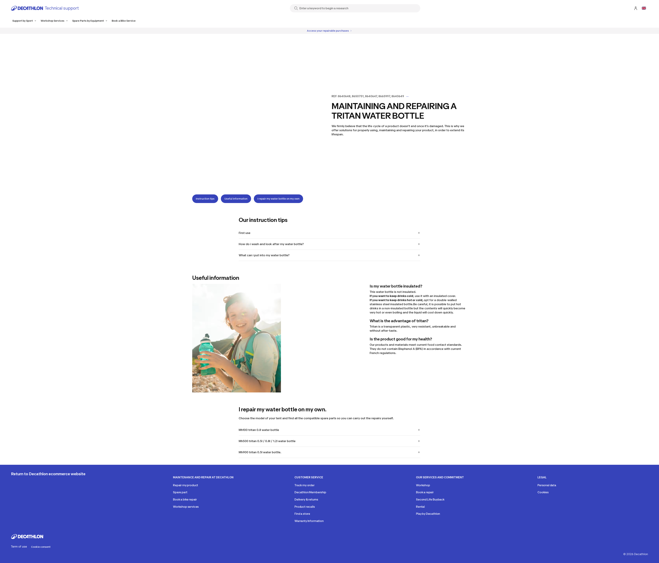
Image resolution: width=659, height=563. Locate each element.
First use (244, 233)
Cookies (543, 492)
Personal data (546, 485)
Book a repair (425, 492)
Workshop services (186, 506)
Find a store (302, 513)
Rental (420, 506)
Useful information (235, 198)
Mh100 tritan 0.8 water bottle (259, 430)
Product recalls (304, 506)
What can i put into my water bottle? (264, 255)
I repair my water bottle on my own (278, 198)
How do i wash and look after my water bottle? (271, 244)
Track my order (304, 485)
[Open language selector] (644, 8)
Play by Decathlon (428, 513)
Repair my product (185, 485)
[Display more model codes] (407, 96)
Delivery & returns (306, 499)
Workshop (423, 485)
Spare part (180, 492)
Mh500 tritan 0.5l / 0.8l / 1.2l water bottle (267, 441)
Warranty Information (309, 521)
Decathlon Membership (310, 492)
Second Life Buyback (430, 499)
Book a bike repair (185, 499)
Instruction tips (205, 198)
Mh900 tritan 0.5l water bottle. (260, 452)
